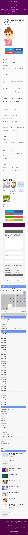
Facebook (19, 49)
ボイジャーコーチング (5, 432)
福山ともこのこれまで (14, 480)
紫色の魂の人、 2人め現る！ (16, 468)
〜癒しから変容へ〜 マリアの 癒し (14, 11)
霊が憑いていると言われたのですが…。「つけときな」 (17, 505)
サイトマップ (14, 7)
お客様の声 (3, 326)
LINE (10, 216)
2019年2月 (3, 361)
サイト (6, 259)
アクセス (3, 425)
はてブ (18, 52)
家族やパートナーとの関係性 (7, 439)
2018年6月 (3, 379)
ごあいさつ (3, 418)
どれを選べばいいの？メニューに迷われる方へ (10, 328)
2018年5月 (3, 381)
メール (7, 255)
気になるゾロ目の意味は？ (15, 492)
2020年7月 (3, 342)
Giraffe (17, 531)
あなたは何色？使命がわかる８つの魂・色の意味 (21, 191)
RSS (10, 219)
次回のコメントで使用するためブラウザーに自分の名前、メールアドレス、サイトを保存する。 (14, 267)
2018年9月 (3, 372)
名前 (6, 251)
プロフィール (4, 324)
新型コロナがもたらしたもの (6, 203)
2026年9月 (23, 311)
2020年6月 (3, 345)
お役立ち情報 (4, 413)
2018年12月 (3, 365)
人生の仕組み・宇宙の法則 (6, 436)
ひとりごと (3, 420)
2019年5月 (3, 356)
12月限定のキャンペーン (9, 170)
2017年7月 (3, 404)
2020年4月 (3, 349)
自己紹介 (3, 448)
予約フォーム (12, 460)
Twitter (10, 49)
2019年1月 (3, 363)
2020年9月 (3, 340)
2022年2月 (3, 333)
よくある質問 (4, 423)
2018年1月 (3, 390)
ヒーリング (3, 429)
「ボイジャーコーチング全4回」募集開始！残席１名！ (13, 191)
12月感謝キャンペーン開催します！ (15, 280)
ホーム (14, 4)
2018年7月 (3, 377)
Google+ (10, 52)
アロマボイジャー (5, 427)
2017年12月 (3, 393)
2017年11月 (3, 395)
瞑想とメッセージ (5, 445)
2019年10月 (3, 354)
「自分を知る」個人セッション (7, 409)
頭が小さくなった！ (13, 498)
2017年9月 (3, 399)
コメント (7, 237)
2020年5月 (3, 347)
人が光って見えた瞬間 (14, 486)
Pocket (18, 216)
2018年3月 (3, 386)
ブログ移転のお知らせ (6, 190)
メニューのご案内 (14, 5)
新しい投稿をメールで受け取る (12, 272)
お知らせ (3, 416)
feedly (19, 219)
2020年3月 (3, 351)
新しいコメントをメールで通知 (12, 270)
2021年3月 (3, 338)
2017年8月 (3, 402)
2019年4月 (3, 358)
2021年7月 (3, 335)
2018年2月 (3, 388)
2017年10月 (3, 397)
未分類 (6, 207)
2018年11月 (3, 367)
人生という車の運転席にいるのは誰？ (15, 282)
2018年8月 (3, 374)
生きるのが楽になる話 (5, 443)
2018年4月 (3, 383)
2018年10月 (3, 370)
